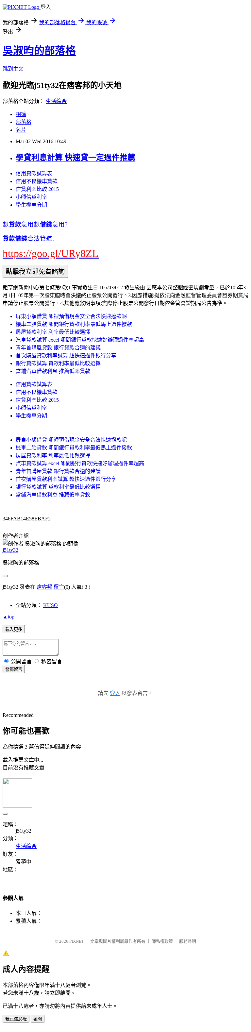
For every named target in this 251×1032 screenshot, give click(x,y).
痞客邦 (44, 587)
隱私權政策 (162, 941)
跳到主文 (13, 69)
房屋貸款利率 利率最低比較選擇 (53, 332)
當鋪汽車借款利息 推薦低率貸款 (53, 371)
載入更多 (13, 629)
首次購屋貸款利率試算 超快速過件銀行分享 (66, 355)
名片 (21, 130)
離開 (37, 1019)
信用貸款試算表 (34, 173)
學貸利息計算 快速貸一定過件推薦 (75, 157)
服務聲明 (187, 941)
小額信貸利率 (31, 197)
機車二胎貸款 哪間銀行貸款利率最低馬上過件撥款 (74, 324)
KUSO (50, 605)
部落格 (23, 122)
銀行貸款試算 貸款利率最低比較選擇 (58, 363)
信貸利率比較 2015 (37, 189)
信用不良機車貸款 (37, 181)
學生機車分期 (31, 205)
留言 (59, 587)
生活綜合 (56, 101)
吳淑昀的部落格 (39, 51)
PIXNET (76, 941)
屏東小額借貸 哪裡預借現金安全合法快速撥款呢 (71, 316)
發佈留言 (13, 669)
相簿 (21, 114)
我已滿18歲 (16, 1019)
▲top (8, 616)
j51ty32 (10, 550)
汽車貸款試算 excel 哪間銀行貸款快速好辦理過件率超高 (80, 340)
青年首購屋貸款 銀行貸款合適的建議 (58, 347)
